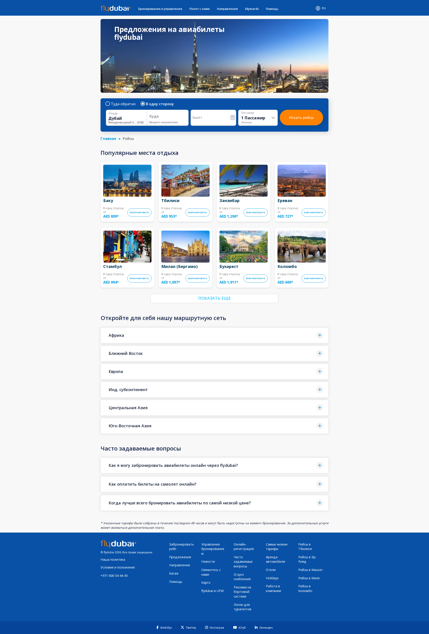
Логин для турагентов (242, 606)
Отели (271, 570)
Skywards (252, 9)
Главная (108, 138)
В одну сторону (160, 104)
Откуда (113, 113)
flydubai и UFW (212, 591)
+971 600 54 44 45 (114, 575)
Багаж (174, 573)
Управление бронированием (212, 549)
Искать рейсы (301, 117)
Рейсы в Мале (309, 578)
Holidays (272, 578)
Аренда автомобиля (275, 559)
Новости (208, 561)
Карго (205, 582)
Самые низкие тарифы (277, 546)
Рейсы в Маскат (310, 570)
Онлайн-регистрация (244, 546)
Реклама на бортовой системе (242, 591)
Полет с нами (199, 9)
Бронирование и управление (160, 9)
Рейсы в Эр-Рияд (307, 559)
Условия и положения (118, 567)
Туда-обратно (123, 104)
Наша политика (113, 559)
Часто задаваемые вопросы (243, 561)
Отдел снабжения (242, 576)
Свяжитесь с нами (211, 572)
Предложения (180, 557)
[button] (214, 335)
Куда (154, 116)
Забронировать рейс (181, 546)
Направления (227, 9)
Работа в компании (273, 588)
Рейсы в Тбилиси (305, 546)
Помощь (272, 9)
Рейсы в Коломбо (305, 588)
